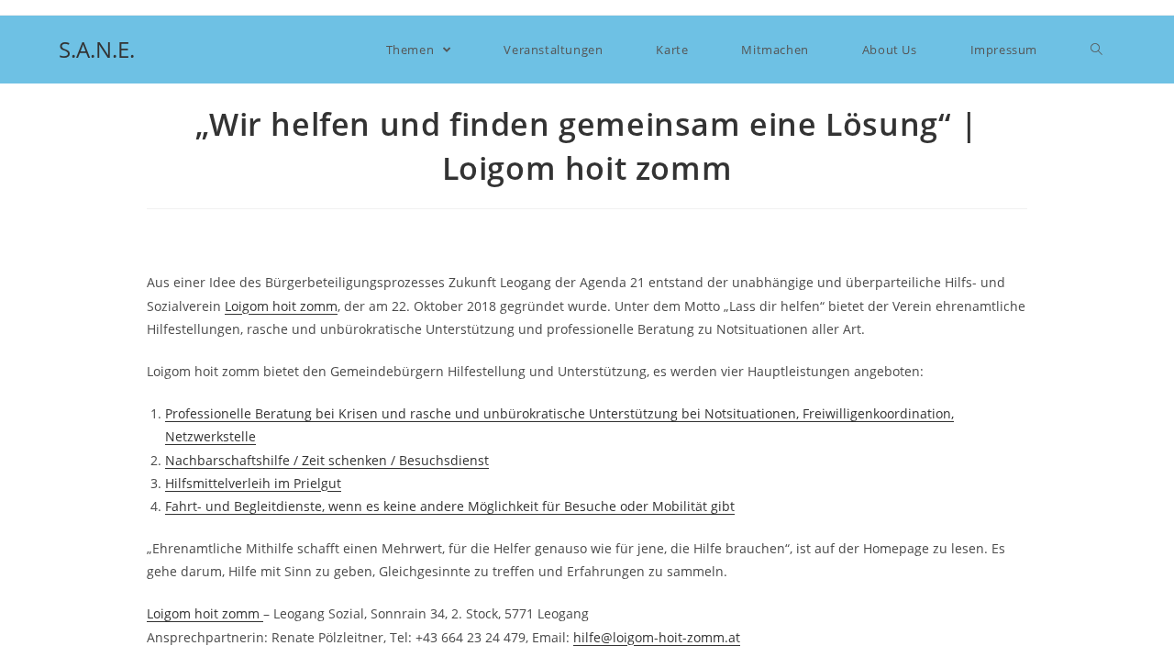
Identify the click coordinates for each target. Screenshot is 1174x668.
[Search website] (1096, 50)
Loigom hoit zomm (281, 306)
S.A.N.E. (97, 49)
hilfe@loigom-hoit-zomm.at (656, 637)
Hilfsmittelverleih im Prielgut (253, 483)
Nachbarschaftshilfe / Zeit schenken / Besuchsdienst (327, 460)
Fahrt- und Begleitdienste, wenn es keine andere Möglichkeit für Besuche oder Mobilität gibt (450, 506)
